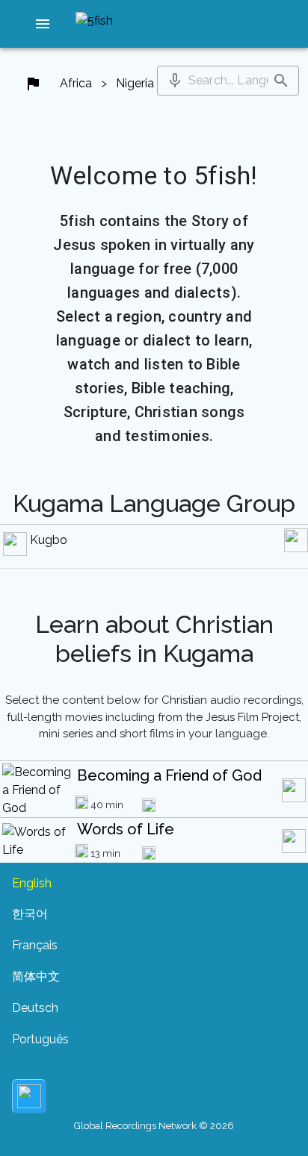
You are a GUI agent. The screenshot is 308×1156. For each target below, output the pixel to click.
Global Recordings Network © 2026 (154, 1125)
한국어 (30, 914)
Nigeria (135, 83)
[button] (43, 24)
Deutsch (35, 1008)
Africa (76, 83)
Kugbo (48, 540)
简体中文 (36, 976)
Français (35, 945)
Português (40, 1039)
